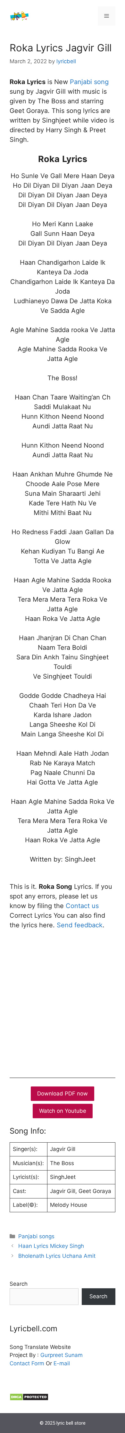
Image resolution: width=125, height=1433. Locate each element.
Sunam (73, 1355)
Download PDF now (62, 1093)
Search (19, 1284)
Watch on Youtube (62, 1111)
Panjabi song (89, 82)
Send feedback (80, 925)
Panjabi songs (36, 1236)
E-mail (62, 1363)
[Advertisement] (62, 1002)
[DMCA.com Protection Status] (29, 1399)
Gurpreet (51, 1355)
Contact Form (27, 1363)
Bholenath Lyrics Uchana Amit (57, 1256)
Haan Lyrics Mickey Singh (51, 1246)
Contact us (82, 906)
